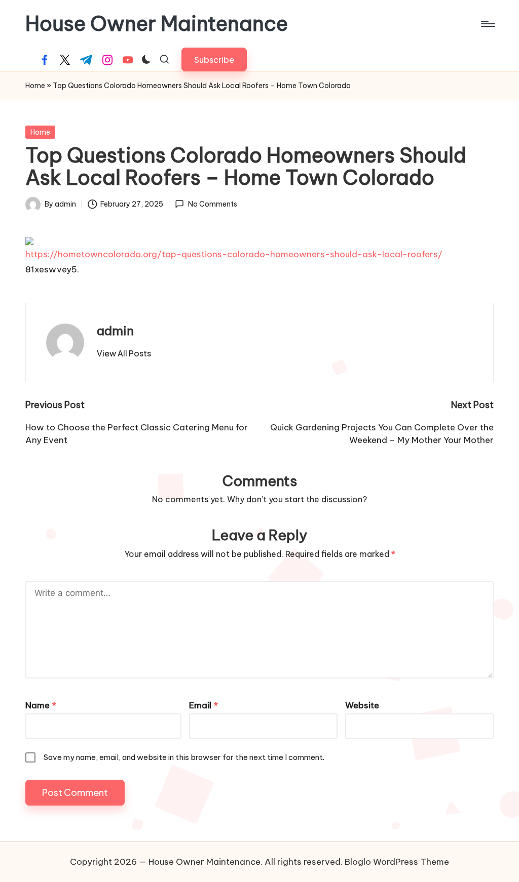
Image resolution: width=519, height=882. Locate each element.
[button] (214, 59)
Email (203, 705)
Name (40, 705)
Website (362, 705)
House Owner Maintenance (156, 24)
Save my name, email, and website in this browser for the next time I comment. (184, 757)
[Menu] (487, 23)
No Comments (212, 204)
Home (35, 85)
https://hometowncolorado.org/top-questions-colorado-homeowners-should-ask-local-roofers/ (233, 254)
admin (115, 330)
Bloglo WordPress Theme (397, 861)
